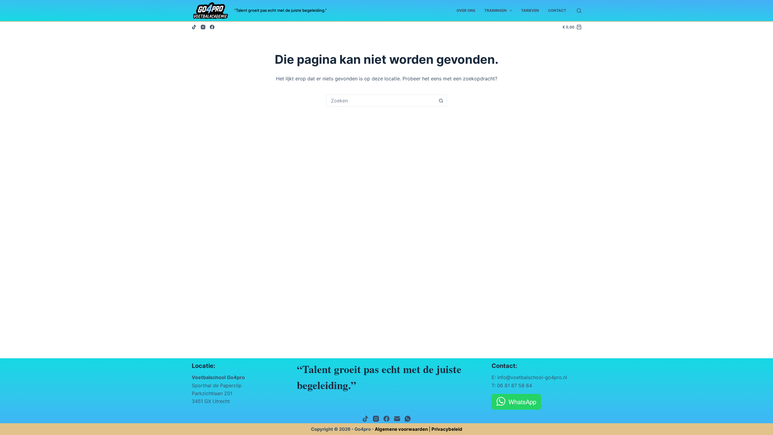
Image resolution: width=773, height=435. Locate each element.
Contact (557, 10)
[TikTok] (194, 27)
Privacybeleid (446, 429)
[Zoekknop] (441, 100)
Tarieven (530, 10)
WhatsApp (522, 401)
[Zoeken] (579, 10)
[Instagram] (203, 27)
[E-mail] (397, 419)
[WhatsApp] (408, 419)
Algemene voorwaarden (401, 429)
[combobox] (380, 101)
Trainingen (495, 10)
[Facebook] (212, 27)
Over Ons (466, 10)
